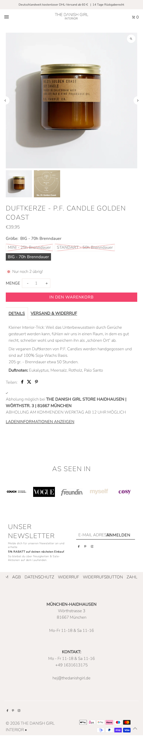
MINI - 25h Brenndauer (29, 247)
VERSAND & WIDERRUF (54, 313)
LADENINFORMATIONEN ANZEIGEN (40, 421)
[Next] (138, 100)
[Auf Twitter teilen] (29, 382)
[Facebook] (79, 547)
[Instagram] (92, 547)
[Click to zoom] (131, 39)
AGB (16, 577)
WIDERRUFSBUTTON (103, 577)
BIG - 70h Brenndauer (28, 257)
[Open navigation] (26, 17)
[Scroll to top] (135, 728)
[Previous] (5, 100)
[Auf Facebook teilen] (22, 382)
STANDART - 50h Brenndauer (85, 247)
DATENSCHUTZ (39, 577)
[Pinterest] (85, 547)
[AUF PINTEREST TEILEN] (36, 382)
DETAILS (17, 313)
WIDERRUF (68, 577)
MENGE (13, 283)
